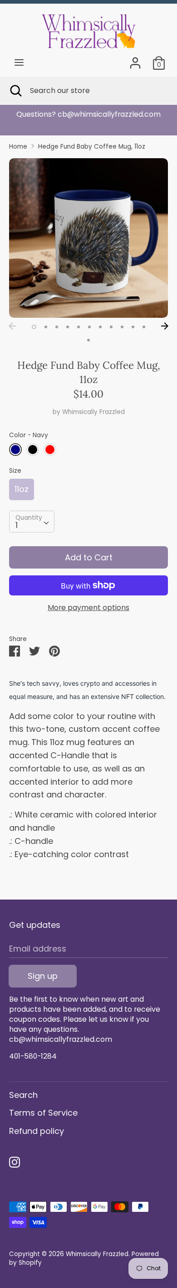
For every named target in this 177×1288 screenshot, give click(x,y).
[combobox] (31, 522)
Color (28, 435)
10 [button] (133, 327)
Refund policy (36, 1131)
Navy (15, 449)
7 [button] (100, 327)
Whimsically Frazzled (93, 412)
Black (32, 449)
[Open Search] (15, 90)
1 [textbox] (16, 525)
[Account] (135, 60)
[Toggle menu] (19, 62)
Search (23, 1095)
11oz (22, 489)
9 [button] (122, 327)
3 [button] (56, 327)
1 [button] (34, 327)
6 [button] (89, 327)
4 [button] (67, 327)
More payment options (88, 608)
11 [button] (144, 327)
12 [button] (88, 340)
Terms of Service (43, 1112)
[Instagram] (14, 1162)
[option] (88, 238)
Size (15, 470)
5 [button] (78, 327)
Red (50, 449)
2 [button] (45, 327)
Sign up (43, 976)
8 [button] (111, 327)
